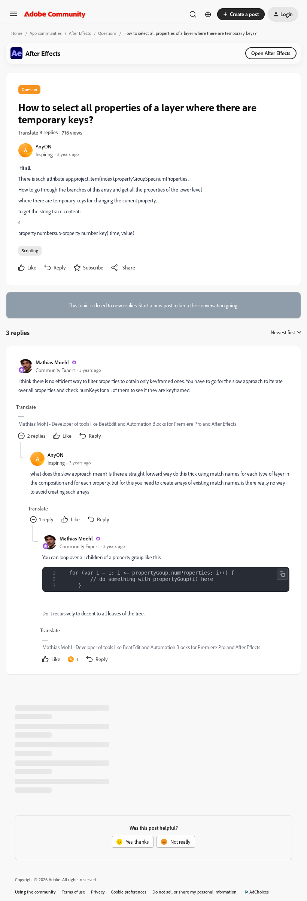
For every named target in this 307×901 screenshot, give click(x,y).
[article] (153, 400)
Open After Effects (271, 53)
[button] (13, 16)
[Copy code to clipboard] (282, 574)
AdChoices (259, 892)
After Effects (80, 33)
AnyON (43, 146)
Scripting (30, 250)
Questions (107, 33)
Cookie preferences (128, 892)
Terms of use (73, 892)
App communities (46, 33)
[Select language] (208, 14)
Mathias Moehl (52, 362)
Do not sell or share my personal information (194, 892)
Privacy (98, 892)
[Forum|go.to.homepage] (55, 14)
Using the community (35, 892)
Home (16, 33)
